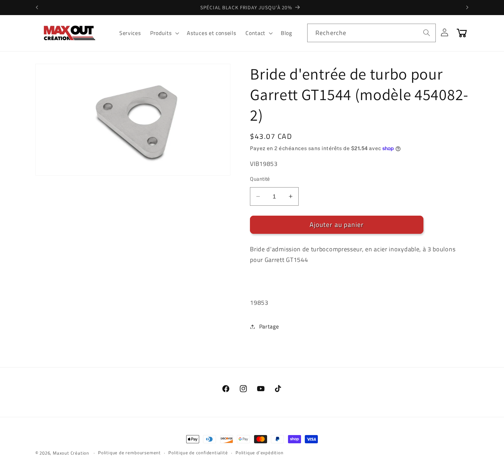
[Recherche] (426, 32)
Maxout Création (71, 453)
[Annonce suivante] (467, 7)
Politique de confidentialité (198, 452)
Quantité (260, 178)
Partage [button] (269, 326)
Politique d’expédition (260, 452)
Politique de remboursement (129, 452)
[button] (163, 33)
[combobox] (371, 33)
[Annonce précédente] (36, 7)
